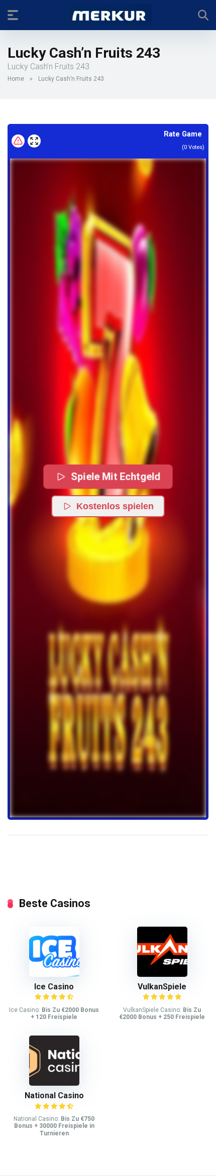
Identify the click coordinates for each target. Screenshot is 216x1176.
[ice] (54, 974)
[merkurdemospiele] (108, 15)
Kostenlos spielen (115, 506)
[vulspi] (162, 974)
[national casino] (54, 1083)
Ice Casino (54, 986)
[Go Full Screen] (34, 141)
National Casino (54, 1095)
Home (16, 78)
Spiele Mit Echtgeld (115, 476)
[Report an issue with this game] (18, 141)
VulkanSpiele (162, 986)
